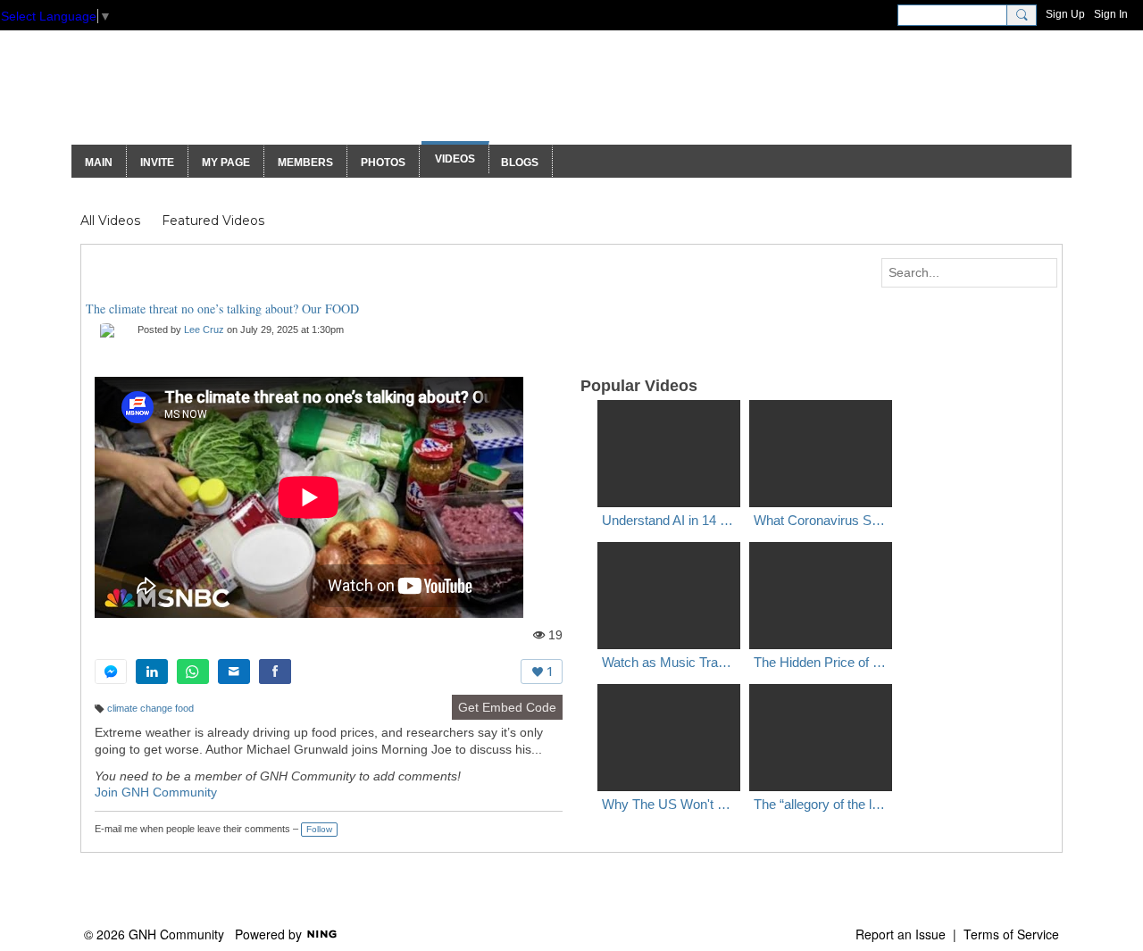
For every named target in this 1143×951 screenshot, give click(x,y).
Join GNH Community (156, 792)
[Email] (234, 671)
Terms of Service (1011, 934)
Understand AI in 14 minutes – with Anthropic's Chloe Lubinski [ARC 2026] (669, 520)
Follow (319, 829)
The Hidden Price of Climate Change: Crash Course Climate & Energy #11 (821, 662)
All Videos (110, 221)
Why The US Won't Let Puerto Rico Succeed (669, 804)
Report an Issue (900, 934)
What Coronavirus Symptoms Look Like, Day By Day (821, 520)
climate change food (150, 708)
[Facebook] (275, 671)
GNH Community (242, 96)
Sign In (1111, 14)
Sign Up (1065, 14)
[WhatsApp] (193, 671)
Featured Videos (213, 221)
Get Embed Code (507, 707)
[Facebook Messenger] (111, 671)
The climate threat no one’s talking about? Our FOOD (222, 308)
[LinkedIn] (152, 671)
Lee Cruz (204, 329)
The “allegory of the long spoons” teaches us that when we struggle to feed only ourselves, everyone (821, 804)
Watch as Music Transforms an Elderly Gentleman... (669, 662)
